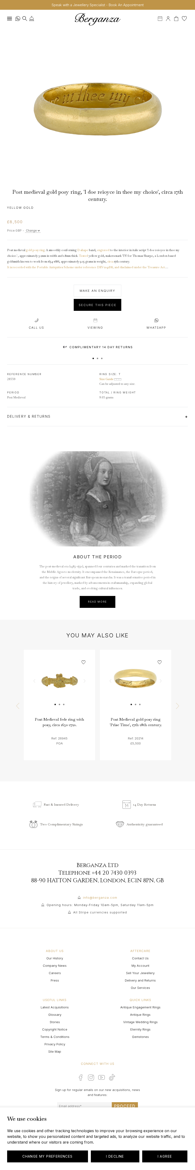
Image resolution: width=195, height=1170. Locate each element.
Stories (55, 1022)
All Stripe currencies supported (100, 912)
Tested (83, 256)
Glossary (54, 1014)
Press (55, 980)
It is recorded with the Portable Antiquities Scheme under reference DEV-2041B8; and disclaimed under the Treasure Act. (86, 267)
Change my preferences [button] (47, 1156)
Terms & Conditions (54, 1037)
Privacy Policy (54, 1044)
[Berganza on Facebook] (81, 1077)
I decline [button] (115, 1156)
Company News (55, 965)
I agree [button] (165, 1156)
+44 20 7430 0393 (114, 873)
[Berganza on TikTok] (112, 1077)
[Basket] (177, 18)
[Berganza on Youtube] (102, 1077)
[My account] (168, 18)
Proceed (125, 1106)
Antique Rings (140, 1014)
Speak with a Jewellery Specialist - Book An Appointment (98, 5)
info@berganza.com (100, 897)
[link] (59, 685)
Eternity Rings (140, 1029)
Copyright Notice (54, 1029)
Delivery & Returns (29, 416)
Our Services (140, 988)
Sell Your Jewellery (140, 973)
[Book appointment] (160, 18)
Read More (97, 601)
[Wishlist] (184, 18)
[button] (93, 356)
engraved (103, 250)
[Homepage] (97, 19)
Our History (54, 958)
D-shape (82, 250)
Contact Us (140, 958)
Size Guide (106, 379)
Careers (55, 973)
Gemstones (140, 1037)
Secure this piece (98, 305)
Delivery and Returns (140, 980)
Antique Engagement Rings (140, 1007)
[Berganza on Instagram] (91, 1077)
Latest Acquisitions (55, 1007)
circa (110, 261)
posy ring (38, 250)
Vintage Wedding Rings (140, 1022)
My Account (140, 965)
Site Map (54, 1051)
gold (29, 250)
